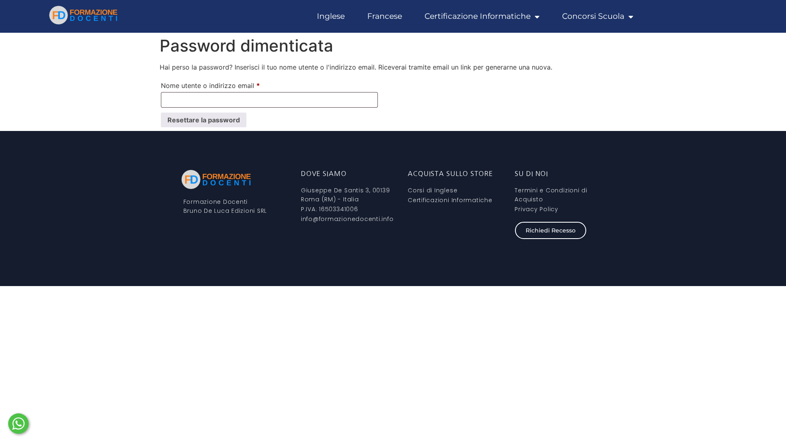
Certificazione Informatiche (478, 16)
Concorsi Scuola (593, 16)
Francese (384, 16)
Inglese (331, 16)
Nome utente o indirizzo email (224, 84)
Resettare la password (203, 120)
